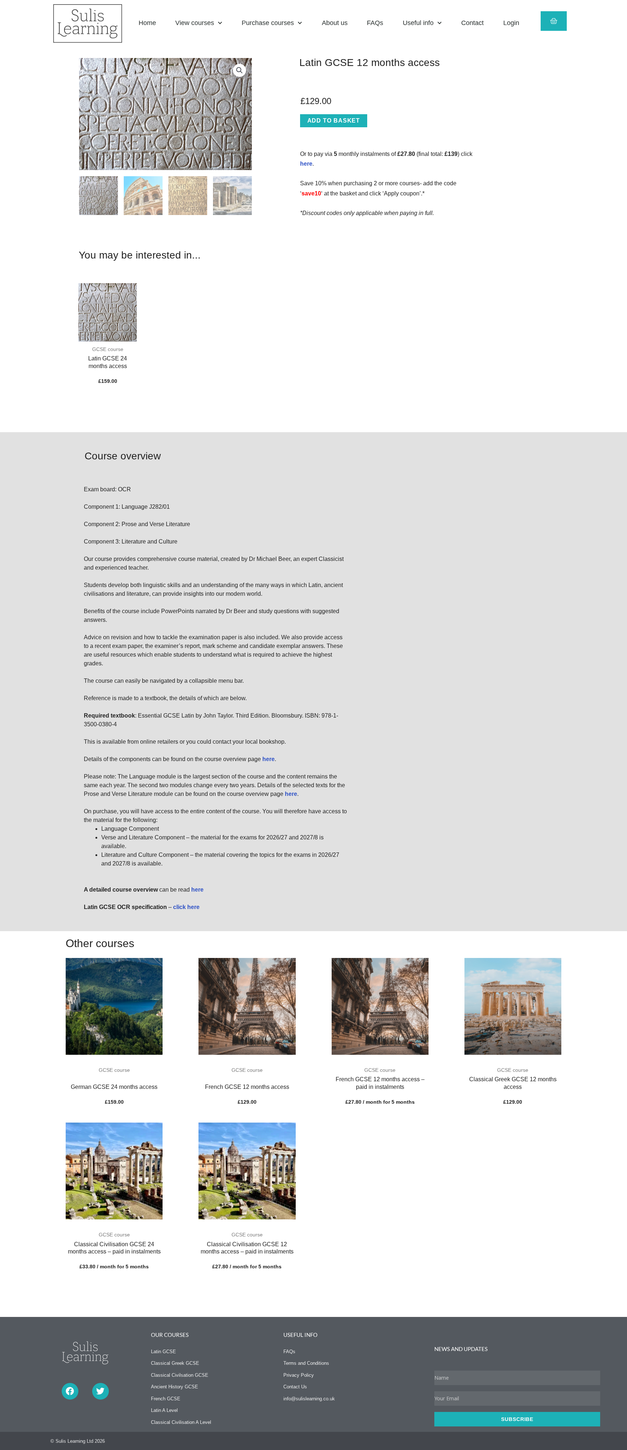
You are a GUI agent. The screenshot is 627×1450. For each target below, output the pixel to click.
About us (335, 22)
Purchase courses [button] (268, 22)
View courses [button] (194, 22)
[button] (239, 70)
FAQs (375, 22)
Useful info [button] (418, 22)
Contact (472, 22)
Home (147, 22)
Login (511, 22)
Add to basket (333, 120)
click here (186, 907)
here (306, 164)
